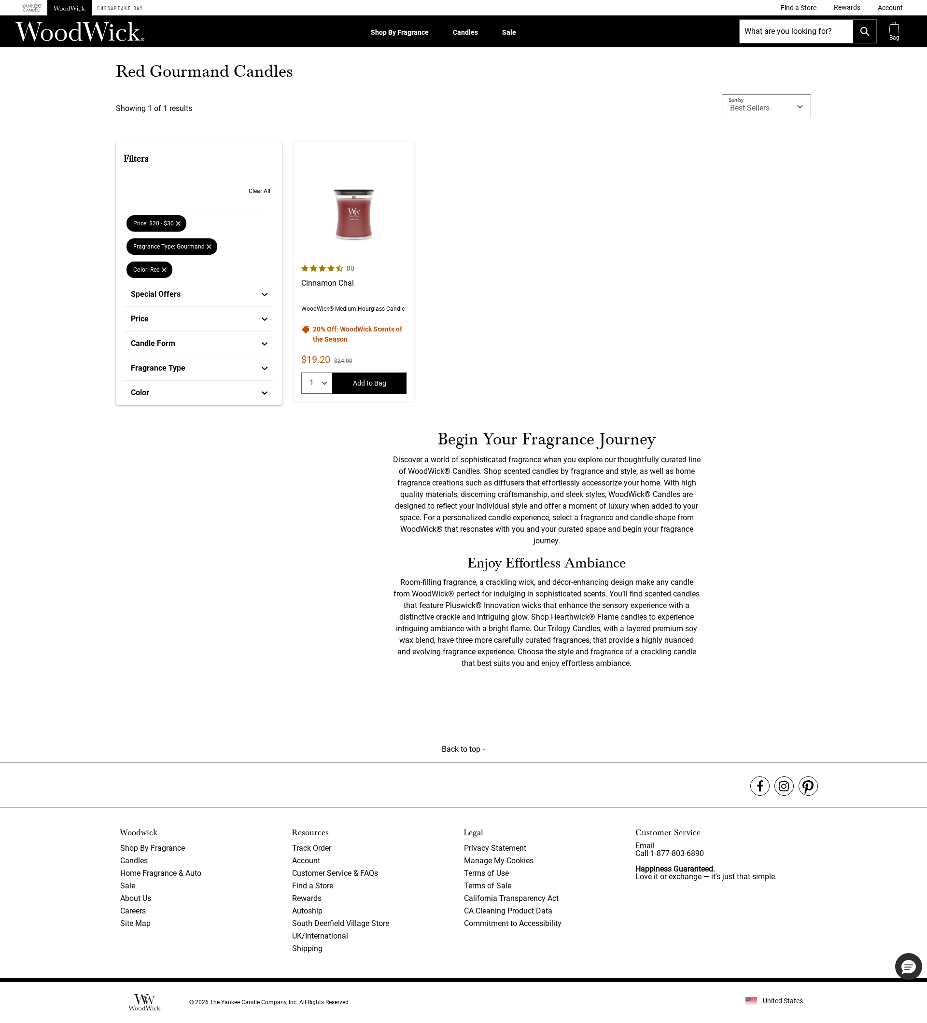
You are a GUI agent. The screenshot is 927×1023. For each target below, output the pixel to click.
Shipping (307, 948)
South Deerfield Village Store (340, 923)
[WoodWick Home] (69, 8)
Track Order (311, 848)
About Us (135, 898)
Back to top (462, 749)
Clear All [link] (259, 191)
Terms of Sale (487, 885)
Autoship (307, 910)
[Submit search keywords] (864, 31)
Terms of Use (486, 873)
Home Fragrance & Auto (160, 873)
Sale (509, 32)
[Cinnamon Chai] (354, 271)
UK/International (320, 935)
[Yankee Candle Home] (31, 8)
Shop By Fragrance (400, 32)
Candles (465, 32)
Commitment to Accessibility (513, 923)
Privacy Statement (495, 848)
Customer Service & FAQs (335, 873)
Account (306, 860)
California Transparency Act (511, 898)
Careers (133, 910)
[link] (798, 7)
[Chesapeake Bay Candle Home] (120, 8)
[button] (890, 7)
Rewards (307, 898)
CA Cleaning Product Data (508, 910)
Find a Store (312, 885)
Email (645, 845)
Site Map (135, 923)
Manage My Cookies (499, 860)
